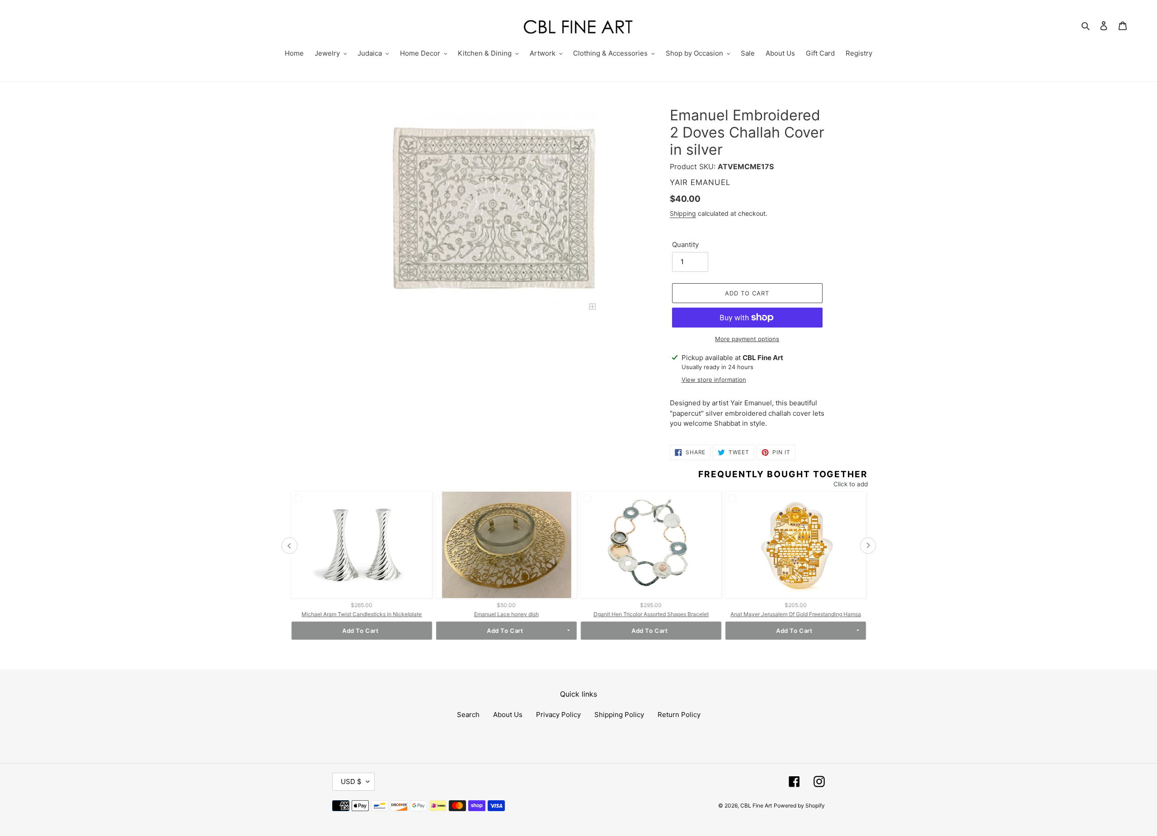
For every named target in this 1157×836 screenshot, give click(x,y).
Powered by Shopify (799, 805)
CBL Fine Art (756, 805)
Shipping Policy (619, 714)
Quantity (685, 244)
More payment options (747, 338)
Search (468, 714)
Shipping (683, 213)
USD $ (351, 781)
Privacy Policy (558, 714)
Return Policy (679, 714)
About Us (507, 714)
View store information (714, 379)
